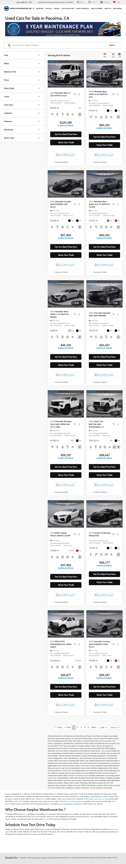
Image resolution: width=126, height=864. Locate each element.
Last (103, 727)
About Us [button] (107, 8)
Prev (68, 727)
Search (111, 45)
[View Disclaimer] (73, 114)
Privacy (50, 858)
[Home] (33, 8)
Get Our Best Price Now (66, 134)
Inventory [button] (40, 8)
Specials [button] (49, 8)
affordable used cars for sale (97, 799)
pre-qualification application (71, 804)
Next (94, 727)
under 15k (18, 801)
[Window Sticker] (118, 447)
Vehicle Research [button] (82, 8)
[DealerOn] (11, 858)
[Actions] (79, 94)
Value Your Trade (66, 142)
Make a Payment (96, 8)
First (59, 727)
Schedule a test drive (68, 801)
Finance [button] (57, 8)
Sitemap (44, 858)
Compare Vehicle (61, 162)
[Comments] (79, 114)
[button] (81, 74)
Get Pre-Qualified (68, 8)
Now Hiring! (117, 8)
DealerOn (37, 858)
